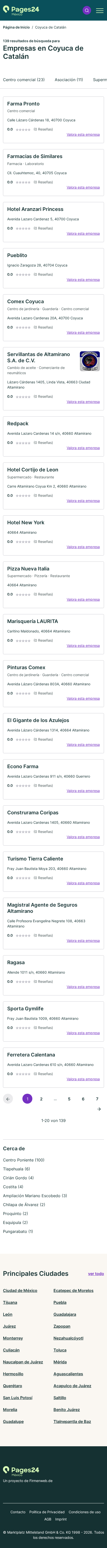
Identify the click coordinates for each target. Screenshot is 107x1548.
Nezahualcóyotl (68, 1338)
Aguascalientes (68, 1373)
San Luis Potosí (17, 1397)
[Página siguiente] (99, 1109)
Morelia (10, 1409)
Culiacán (11, 1350)
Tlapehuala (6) (16, 1168)
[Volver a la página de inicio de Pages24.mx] (21, 10)
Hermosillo (13, 1373)
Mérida (60, 1361)
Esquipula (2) (15, 1222)
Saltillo (60, 1397)
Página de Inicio (16, 27)
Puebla (60, 1302)
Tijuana (10, 1302)
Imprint (61, 1519)
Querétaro (12, 1385)
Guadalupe (13, 1421)
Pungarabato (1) (18, 1231)
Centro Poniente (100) (24, 1159)
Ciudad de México (20, 1290)
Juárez (9, 1326)
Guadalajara (65, 1314)
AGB (47, 1519)
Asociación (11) (69, 79)
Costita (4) (13, 1186)
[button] (87, 10)
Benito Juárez (67, 1409)
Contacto (17, 1512)
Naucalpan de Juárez (23, 1361)
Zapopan (62, 1326)
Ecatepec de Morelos (74, 1290)
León (7, 1314)
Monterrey (13, 1338)
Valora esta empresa (83, 134)
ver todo (96, 1273)
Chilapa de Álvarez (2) (24, 1204)
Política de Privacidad (47, 1512)
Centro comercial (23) (24, 79)
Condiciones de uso (85, 1512)
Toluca (60, 1350)
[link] (53, 120)
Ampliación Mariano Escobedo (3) (35, 1195)
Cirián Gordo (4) (18, 1177)
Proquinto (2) (15, 1213)
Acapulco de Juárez (72, 1385)
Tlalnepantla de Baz (72, 1421)
